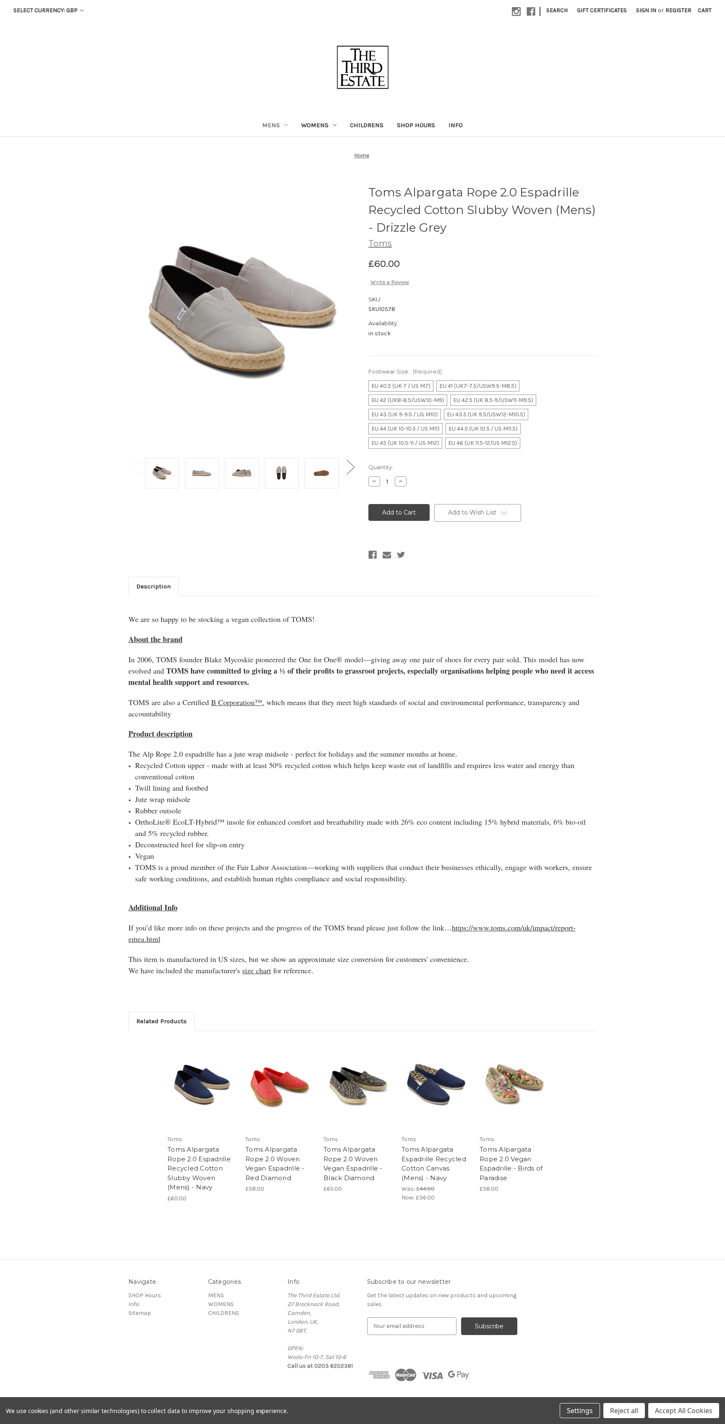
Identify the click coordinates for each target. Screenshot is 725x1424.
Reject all (624, 1410)
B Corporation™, (237, 702)
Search (557, 10)
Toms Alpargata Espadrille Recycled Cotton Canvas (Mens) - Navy (434, 1163)
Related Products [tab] (161, 1021)
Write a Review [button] (389, 282)
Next (350, 467)
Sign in (646, 10)
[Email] (387, 555)
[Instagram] (516, 11)
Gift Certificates (602, 10)
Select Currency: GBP (46, 10)
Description (153, 586)
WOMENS (315, 125)
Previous (134, 467)
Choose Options (202, 1092)
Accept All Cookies (683, 1410)
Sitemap (139, 1313)
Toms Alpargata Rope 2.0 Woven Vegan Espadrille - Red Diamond (275, 1163)
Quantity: (380, 467)
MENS (271, 125)
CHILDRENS (366, 125)
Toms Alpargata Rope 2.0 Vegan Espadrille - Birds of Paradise (511, 1163)
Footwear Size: (405, 371)
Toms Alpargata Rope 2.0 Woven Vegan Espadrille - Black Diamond (353, 1163)
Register (678, 10)
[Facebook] (531, 11)
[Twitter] (401, 555)
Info (456, 125)
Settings (580, 1410)
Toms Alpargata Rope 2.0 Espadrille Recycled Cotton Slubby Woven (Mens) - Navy (199, 1168)
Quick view (195, 1077)
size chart (256, 970)
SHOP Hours (416, 125)
